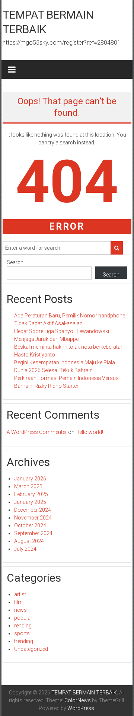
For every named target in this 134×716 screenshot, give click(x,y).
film (18, 602)
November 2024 (33, 518)
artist (20, 594)
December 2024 (32, 510)
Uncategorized (31, 649)
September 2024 (33, 533)
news (20, 610)
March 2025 (28, 486)
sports (22, 633)
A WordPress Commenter (37, 432)
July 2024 (25, 549)
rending (23, 626)
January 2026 (30, 479)
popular (23, 618)
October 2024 (30, 525)
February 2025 (31, 494)
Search (15, 262)
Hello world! (89, 432)
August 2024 (29, 541)
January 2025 (30, 502)
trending (23, 641)
